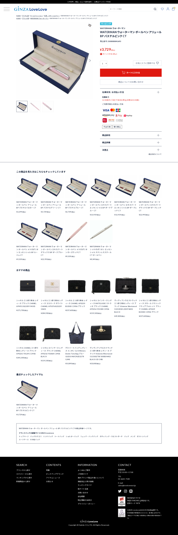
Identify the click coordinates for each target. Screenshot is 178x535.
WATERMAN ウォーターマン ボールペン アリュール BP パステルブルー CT (76, 205)
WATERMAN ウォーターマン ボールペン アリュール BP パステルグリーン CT (51, 205)
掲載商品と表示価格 (86, 481)
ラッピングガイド (85, 485)
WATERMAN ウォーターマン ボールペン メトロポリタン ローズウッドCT (76, 249)
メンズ (132, 436)
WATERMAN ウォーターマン (39, 18)
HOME (18, 15)
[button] (90, 60)
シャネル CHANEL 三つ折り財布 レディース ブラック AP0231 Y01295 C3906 (27, 351)
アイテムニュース (53, 478)
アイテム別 (25, 15)
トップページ (24, 436)
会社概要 (81, 496)
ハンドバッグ (48, 436)
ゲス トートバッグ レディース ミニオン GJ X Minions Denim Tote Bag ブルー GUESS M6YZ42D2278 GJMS (76, 353)
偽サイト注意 (83, 489)
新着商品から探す (23, 481)
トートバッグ (59, 436)
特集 (48, 470)
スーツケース (24, 440)
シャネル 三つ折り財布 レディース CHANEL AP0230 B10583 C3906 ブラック (76, 303)
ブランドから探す (23, 470)
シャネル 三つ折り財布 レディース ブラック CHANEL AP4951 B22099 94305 (27, 303)
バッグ (126, 436)
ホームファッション (36, 15)
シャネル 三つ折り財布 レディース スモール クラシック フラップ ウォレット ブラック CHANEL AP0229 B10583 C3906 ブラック (150, 306)
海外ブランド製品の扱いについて (91, 478)
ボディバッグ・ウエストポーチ (111, 436)
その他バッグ (35, 440)
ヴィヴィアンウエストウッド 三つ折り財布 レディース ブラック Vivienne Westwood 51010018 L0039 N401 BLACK (125, 306)
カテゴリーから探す (24, 474)
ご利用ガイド (83, 474)
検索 (155, 9)
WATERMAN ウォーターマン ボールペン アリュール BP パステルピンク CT (27, 408)
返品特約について (155, 154)
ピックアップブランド (55, 474)
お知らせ (49, 481)
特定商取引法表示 (85, 500)
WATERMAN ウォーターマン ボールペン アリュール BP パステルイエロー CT (27, 205)
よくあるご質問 (84, 470)
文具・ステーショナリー (52, 15)
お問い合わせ (83, 493)
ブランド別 (25, 18)
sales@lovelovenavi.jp (127, 485)
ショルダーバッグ (72, 436)
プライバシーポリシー (86, 504)
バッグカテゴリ (36, 436)
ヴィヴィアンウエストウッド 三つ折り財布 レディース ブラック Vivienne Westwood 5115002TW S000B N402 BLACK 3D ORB (101, 353)
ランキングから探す (24, 478)
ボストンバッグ (142, 436)
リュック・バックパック (89, 436)
